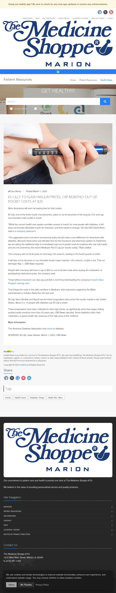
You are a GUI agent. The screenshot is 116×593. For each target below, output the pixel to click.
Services (8, 506)
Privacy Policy (42, 585)
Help (37, 18)
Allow (11, 585)
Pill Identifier (48, 18)
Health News (20, 108)
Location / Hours (80, 18)
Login (110, 18)
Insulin (8, 397)
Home (73, 79)
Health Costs (20, 397)
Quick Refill (64, 18)
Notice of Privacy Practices (17, 534)
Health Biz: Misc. (55, 397)
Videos (42, 108)
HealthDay (23, 365)
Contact (8, 520)
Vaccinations (10, 516)
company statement (26, 231)
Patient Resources (88, 79)
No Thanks (26, 585)
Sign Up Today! (98, 18)
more (49, 328)
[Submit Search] (105, 101)
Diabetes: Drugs (37, 397)
